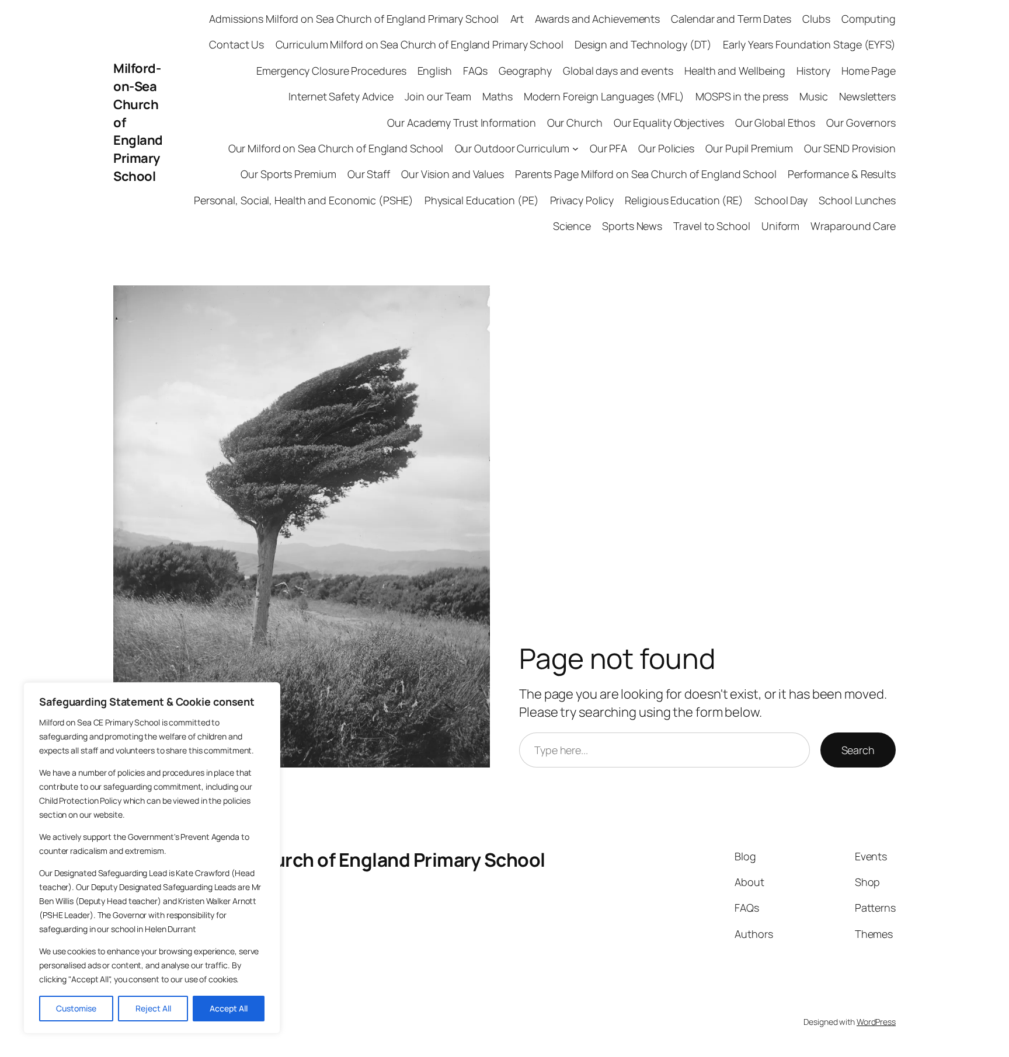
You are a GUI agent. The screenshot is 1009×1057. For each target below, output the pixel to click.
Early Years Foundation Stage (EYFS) (809, 44)
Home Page (868, 71)
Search (858, 750)
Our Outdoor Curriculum (512, 148)
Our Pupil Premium (748, 148)
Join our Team (438, 96)
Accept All (229, 1008)
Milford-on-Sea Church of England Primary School (329, 860)
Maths (497, 96)
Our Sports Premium (288, 174)
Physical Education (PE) (482, 200)
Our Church (575, 123)
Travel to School (711, 226)
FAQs (475, 71)
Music (813, 96)
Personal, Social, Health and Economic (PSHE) (303, 200)
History (813, 71)
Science (572, 226)
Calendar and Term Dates (731, 19)
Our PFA (608, 148)
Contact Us (236, 44)
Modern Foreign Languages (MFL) (604, 96)
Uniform (780, 226)
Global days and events (618, 71)
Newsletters (867, 96)
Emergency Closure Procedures (331, 71)
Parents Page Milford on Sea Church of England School (646, 174)
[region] (151, 858)
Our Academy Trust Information (461, 123)
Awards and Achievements (597, 19)
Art (517, 19)
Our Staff (368, 174)
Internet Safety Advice (341, 96)
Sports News (632, 226)
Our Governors (861, 123)
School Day (781, 200)
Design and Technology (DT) (643, 44)
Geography (525, 71)
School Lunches (857, 200)
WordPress (876, 1021)
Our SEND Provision (850, 148)
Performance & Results (842, 174)
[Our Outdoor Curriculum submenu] (575, 148)
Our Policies (666, 148)
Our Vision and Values (452, 174)
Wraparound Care (853, 226)
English (434, 71)
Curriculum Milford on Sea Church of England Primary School (419, 44)
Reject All (153, 1008)
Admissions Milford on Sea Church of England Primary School (354, 19)
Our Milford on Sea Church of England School (336, 148)
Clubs (816, 19)
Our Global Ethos (775, 123)
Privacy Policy (582, 200)
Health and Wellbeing (734, 71)
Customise (76, 1008)
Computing (868, 19)
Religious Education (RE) (684, 200)
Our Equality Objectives (669, 123)
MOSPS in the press (741, 96)
